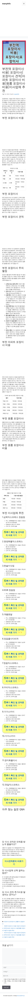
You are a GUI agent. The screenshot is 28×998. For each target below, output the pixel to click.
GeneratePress (21, 995)
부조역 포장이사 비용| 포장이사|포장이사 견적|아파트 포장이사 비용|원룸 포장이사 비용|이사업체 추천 (14, 935)
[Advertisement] (14, 22)
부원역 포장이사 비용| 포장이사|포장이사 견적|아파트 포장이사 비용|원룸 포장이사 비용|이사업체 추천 (14, 928)
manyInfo (6, 4)
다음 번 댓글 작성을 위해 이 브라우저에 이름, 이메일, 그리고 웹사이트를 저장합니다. (14, 981)
